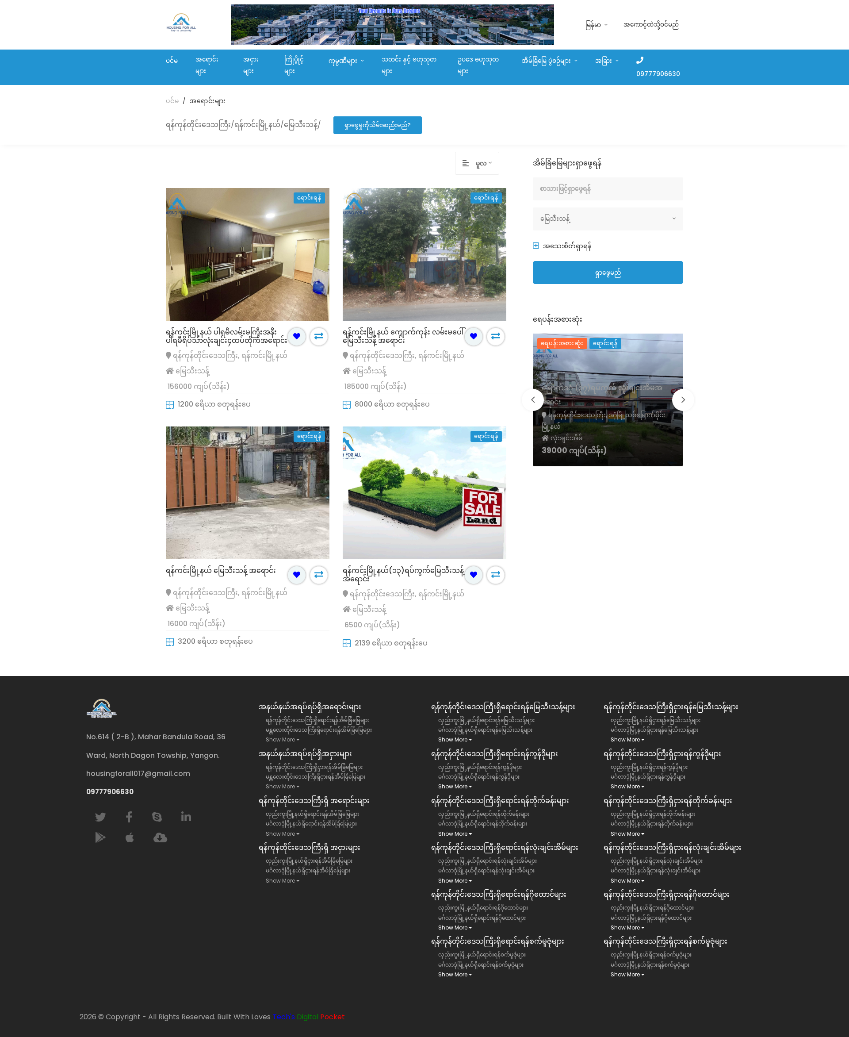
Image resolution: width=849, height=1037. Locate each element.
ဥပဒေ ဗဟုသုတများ (478, 65)
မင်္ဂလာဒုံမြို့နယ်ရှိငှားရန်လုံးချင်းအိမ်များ (655, 870)
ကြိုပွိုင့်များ (294, 65)
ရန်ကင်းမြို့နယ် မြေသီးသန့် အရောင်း (221, 570)
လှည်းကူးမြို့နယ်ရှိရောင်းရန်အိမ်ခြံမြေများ (312, 814)
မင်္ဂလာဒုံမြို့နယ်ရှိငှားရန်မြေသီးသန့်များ (654, 730)
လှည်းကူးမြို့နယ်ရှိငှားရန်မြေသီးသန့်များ (655, 720)
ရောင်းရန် (605, 343)
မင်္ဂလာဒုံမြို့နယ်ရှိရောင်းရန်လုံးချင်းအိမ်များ (486, 870)
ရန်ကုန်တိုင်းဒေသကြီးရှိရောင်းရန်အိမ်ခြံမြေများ (317, 720)
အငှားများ (251, 65)
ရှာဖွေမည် (608, 272)
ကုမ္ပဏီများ (344, 61)
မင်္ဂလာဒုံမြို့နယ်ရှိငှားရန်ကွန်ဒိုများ (648, 776)
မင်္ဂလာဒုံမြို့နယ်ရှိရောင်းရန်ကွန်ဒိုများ (479, 776)
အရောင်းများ (206, 65)
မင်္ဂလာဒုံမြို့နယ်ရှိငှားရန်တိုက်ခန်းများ (652, 823)
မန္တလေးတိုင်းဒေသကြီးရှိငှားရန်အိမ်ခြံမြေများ (315, 776)
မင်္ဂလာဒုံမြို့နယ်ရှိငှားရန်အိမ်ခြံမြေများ (308, 870)
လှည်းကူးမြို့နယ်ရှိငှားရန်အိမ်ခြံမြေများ (309, 860)
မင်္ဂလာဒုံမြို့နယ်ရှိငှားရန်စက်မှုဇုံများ (650, 964)
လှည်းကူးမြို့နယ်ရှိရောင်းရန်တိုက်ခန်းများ (483, 814)
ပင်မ (172, 61)
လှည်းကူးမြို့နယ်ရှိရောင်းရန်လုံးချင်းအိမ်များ (487, 860)
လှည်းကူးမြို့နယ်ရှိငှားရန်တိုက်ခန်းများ (653, 814)
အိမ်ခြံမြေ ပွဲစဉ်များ (547, 61)
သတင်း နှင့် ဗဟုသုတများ (409, 65)
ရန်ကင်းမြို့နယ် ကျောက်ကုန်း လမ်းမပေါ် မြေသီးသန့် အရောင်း (403, 336)
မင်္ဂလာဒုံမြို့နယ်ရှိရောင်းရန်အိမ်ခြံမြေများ (311, 823)
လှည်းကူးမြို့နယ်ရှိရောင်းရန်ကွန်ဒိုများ (480, 767)
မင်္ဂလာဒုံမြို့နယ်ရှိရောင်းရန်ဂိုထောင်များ (482, 918)
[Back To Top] (824, 1012)
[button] (562, 246)
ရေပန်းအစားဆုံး (562, 343)
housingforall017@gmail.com (138, 773)
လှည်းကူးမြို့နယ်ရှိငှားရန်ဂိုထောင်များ (652, 907)
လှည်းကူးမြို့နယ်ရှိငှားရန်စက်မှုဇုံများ (651, 954)
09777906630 (658, 74)
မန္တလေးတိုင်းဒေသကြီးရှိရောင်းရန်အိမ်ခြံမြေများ (319, 730)
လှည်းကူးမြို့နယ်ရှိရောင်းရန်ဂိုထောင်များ (483, 907)
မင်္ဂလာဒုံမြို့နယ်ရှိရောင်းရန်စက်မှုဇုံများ (481, 964)
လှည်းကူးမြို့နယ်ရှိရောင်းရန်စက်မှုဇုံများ (482, 954)
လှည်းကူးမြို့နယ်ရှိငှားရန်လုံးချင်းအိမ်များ (657, 860)
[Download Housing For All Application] (160, 837)
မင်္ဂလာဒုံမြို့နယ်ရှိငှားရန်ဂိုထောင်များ (651, 918)
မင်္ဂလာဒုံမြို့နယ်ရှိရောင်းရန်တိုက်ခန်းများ (482, 823)
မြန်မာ (594, 25)
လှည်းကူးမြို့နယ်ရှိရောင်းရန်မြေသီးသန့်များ (486, 720)
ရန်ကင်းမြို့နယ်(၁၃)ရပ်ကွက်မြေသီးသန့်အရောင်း (403, 574)
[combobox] (487, 163)
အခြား (604, 61)
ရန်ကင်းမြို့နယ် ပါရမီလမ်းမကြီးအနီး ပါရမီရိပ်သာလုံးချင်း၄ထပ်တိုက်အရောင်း (226, 336)
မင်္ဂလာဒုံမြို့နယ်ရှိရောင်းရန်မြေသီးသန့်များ (485, 730)
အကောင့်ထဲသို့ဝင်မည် (651, 24)
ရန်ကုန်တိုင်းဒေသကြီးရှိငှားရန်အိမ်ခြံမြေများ (314, 767)
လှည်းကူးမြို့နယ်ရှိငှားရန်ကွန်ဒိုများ (649, 767)
